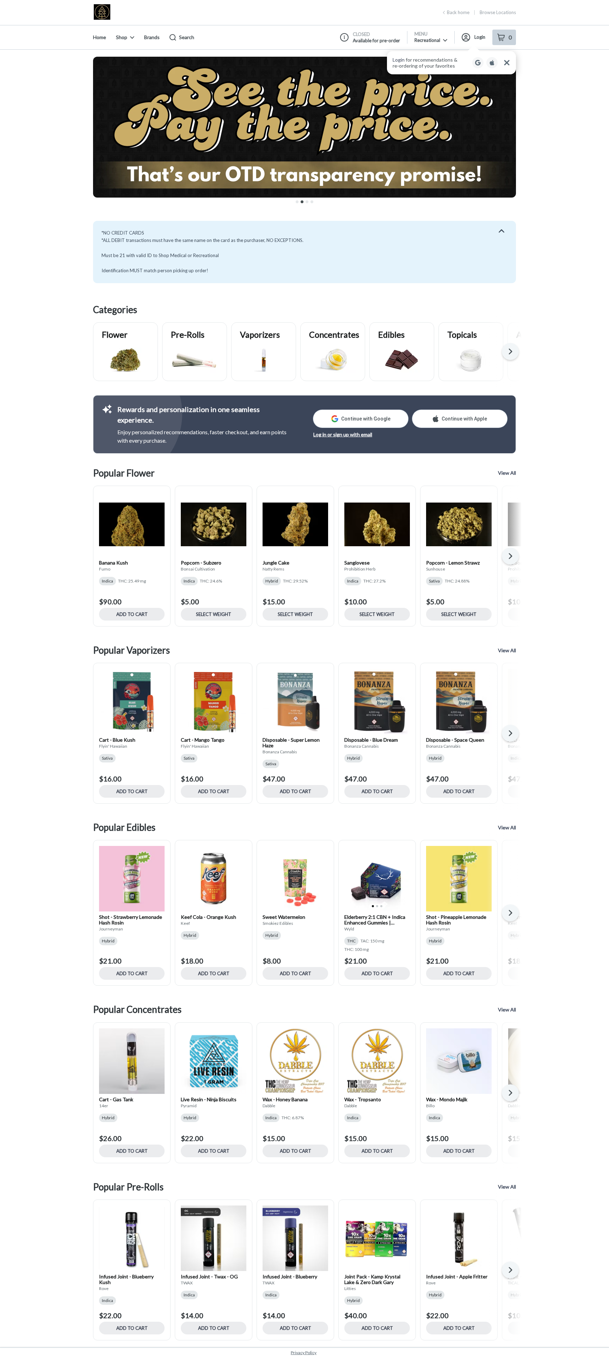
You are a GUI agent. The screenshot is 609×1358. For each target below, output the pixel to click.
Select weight (213, 614)
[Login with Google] (478, 62)
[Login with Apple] (492, 62)
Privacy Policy (303, 1352)
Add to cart (132, 614)
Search (186, 37)
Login (479, 37)
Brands (152, 37)
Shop (121, 37)
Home (99, 37)
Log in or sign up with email (342, 434)
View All (507, 473)
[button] (451, 62)
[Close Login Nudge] (506, 62)
